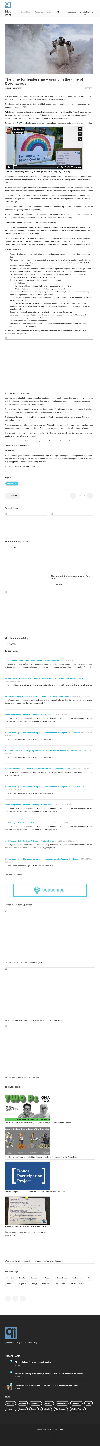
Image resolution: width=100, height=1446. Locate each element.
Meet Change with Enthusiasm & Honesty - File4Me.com (28, 714)
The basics (46, 1284)
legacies (22, 1284)
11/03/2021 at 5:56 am (61, 714)
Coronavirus (11, 483)
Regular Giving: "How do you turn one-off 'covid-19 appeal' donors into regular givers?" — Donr (45, 678)
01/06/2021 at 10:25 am (14, 789)
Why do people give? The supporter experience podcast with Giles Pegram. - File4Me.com (42, 733)
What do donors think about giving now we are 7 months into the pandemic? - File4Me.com (43, 751)
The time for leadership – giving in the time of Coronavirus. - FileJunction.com (37, 768)
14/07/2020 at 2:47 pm (14, 681)
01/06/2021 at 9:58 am (80, 768)
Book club (10, 1278)
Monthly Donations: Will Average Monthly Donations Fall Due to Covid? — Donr (38, 696)
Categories (39, 12)
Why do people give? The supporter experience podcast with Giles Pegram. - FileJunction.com (44, 787)
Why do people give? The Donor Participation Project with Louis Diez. (35, 1192)
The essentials (60, 1284)
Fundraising (76, 1278)
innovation (10, 1284)
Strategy (50, 12)
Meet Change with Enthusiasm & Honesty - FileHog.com (28, 805)
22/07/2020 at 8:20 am (81, 696)
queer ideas (26, 12)
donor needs (62, 1278)
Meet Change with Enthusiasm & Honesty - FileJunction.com (30, 841)
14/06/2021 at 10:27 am (66, 841)
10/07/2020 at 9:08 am (69, 660)
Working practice (77, 1284)
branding (22, 1278)
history (88, 1278)
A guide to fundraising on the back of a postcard (25, 1226)
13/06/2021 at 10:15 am (62, 805)
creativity (48, 1278)
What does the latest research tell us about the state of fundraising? (34, 1261)
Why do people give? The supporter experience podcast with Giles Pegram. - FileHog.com (42, 859)
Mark (9, 88)
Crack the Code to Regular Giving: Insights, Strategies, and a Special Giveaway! (39, 1122)
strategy (34, 1284)
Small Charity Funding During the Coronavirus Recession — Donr (32, 660)
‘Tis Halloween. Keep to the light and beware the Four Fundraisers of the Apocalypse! (41, 1157)
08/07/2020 (17, 88)
